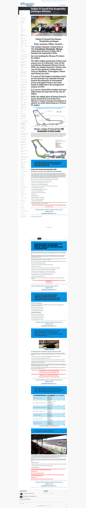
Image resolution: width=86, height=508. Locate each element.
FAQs (21, 25)
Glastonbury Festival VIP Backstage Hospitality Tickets (24, 123)
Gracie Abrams (23, 174)
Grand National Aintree (24, 54)
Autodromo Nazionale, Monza (48, 49)
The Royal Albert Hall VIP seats (24, 145)
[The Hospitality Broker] (27, 3)
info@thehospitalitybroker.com (61, 1)
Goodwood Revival (23, 74)
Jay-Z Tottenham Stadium (23, 131)
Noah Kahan (22, 183)
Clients (22, 15)
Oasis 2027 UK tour (23, 137)
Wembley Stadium (23, 92)
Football (22, 53)
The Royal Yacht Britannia (23, 165)
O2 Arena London (23, 139)
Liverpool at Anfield (23, 102)
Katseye (22, 177)
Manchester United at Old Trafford (24, 107)
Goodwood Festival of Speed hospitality (24, 72)
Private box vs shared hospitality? (25, 499)
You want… (22, 13)
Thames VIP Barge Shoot (23, 160)
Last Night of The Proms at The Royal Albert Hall (24, 134)
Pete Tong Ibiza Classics (24, 186)
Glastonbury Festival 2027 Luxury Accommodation (24, 127)
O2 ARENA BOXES (23, 167)
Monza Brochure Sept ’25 (34, 238)
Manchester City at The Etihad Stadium (24, 105)
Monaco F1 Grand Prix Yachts (24, 68)
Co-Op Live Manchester (24, 120)
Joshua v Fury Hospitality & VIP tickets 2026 (24, 35)
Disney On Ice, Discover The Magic (24, 151)
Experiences (64, 5)
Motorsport (22, 69)
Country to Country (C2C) (23, 118)
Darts (21, 47)
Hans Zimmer (23, 176)
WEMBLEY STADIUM (24, 216)
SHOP (21, 23)
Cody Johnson (23, 169)
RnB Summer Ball (23, 190)
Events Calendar (23, 29)
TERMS (22, 27)
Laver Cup (22, 179)
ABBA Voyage (23, 113)
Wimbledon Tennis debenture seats (23, 90)
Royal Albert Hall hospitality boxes (23, 142)
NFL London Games (23, 79)
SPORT (22, 32)
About (60, 5)
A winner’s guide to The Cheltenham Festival (30, 496)
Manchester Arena (23, 136)
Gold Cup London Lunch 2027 (24, 154)
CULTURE (22, 148)
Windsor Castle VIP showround (23, 163)
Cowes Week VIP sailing (24, 46)
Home (36, 13)
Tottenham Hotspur (23, 109)
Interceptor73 (41, 36)
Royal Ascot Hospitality (24, 80)
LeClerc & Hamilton (58, 36)
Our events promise (24, 19)
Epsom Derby (23, 49)
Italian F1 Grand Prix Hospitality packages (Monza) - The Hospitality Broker (48, 13)
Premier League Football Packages (28, 493)
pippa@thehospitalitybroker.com (49, 213)
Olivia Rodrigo (23, 184)
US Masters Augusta (24, 87)
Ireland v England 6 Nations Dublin (23, 62)
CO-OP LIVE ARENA (23, 214)
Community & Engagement (23, 22)
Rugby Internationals (24, 82)
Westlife (22, 192)
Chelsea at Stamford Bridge (24, 100)
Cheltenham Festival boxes (24, 44)
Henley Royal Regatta (24, 56)
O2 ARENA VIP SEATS (24, 193)
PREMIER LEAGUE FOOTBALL (23, 94)
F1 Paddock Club (23, 51)
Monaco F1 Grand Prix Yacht (24, 77)
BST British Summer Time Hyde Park (24, 116)
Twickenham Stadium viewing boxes (24, 85)
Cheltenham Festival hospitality (24, 41)
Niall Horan (22, 181)
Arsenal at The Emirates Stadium (24, 97)
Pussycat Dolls (23, 188)
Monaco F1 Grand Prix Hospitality (23, 65)
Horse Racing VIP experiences (23, 59)
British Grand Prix (23, 38)
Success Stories (23, 17)
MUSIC (22, 111)
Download (39, 238)
